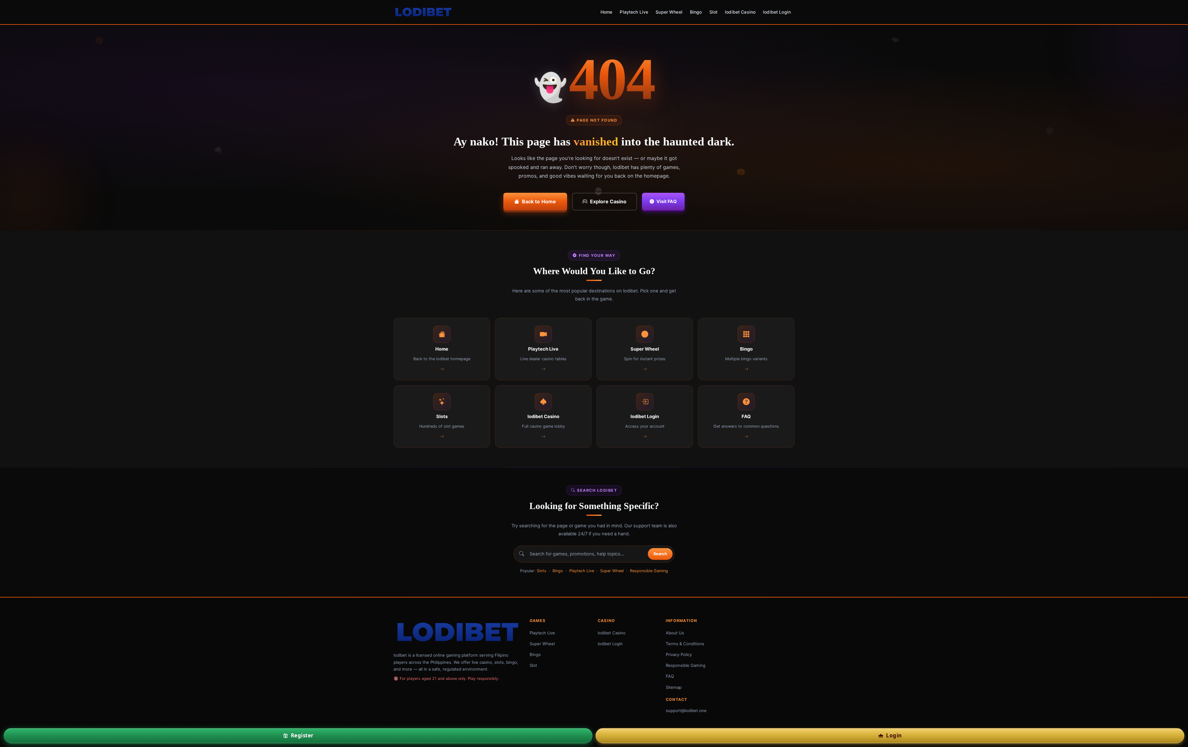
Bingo (696, 12)
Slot (713, 12)
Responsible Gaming (649, 570)
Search (660, 554)
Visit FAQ (666, 201)
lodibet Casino (740, 12)
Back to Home (539, 201)
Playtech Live (634, 12)
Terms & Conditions (685, 643)
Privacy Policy (679, 654)
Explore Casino (608, 201)
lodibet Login (777, 12)
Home (606, 12)
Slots (541, 570)
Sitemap (674, 687)
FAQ (670, 676)
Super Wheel (669, 12)
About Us (675, 632)
